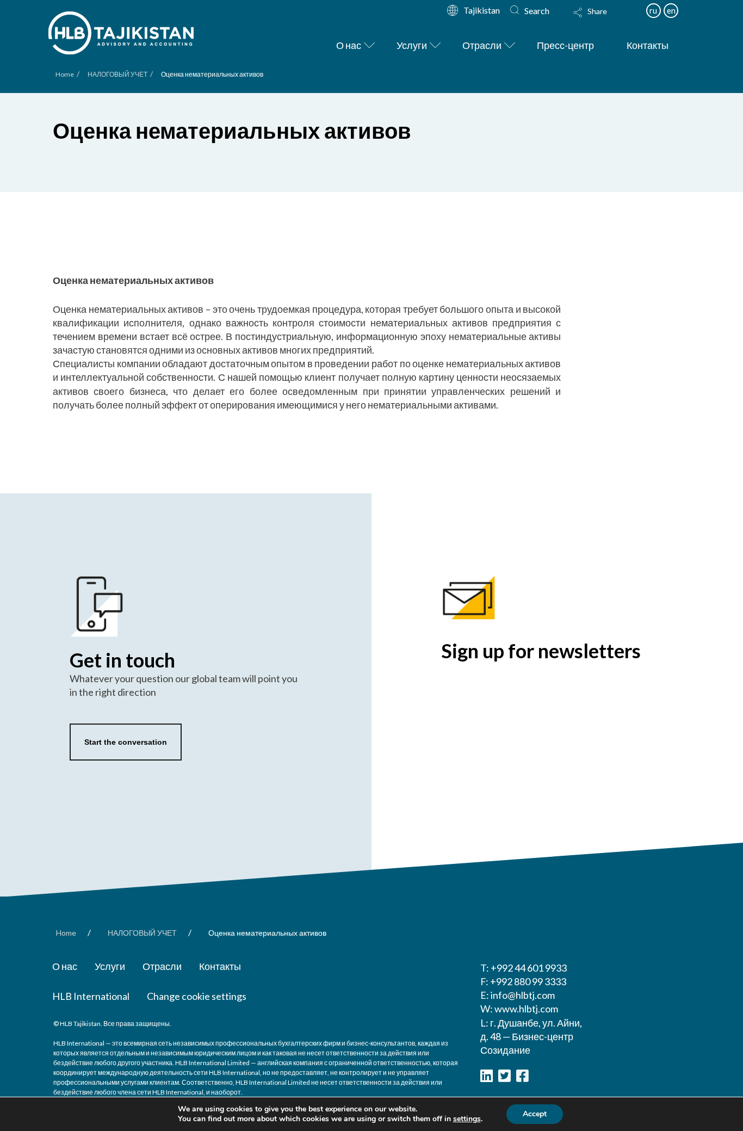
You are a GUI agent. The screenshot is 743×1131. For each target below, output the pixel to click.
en (671, 10)
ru (653, 10)
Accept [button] (535, 1114)
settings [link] (467, 1119)
